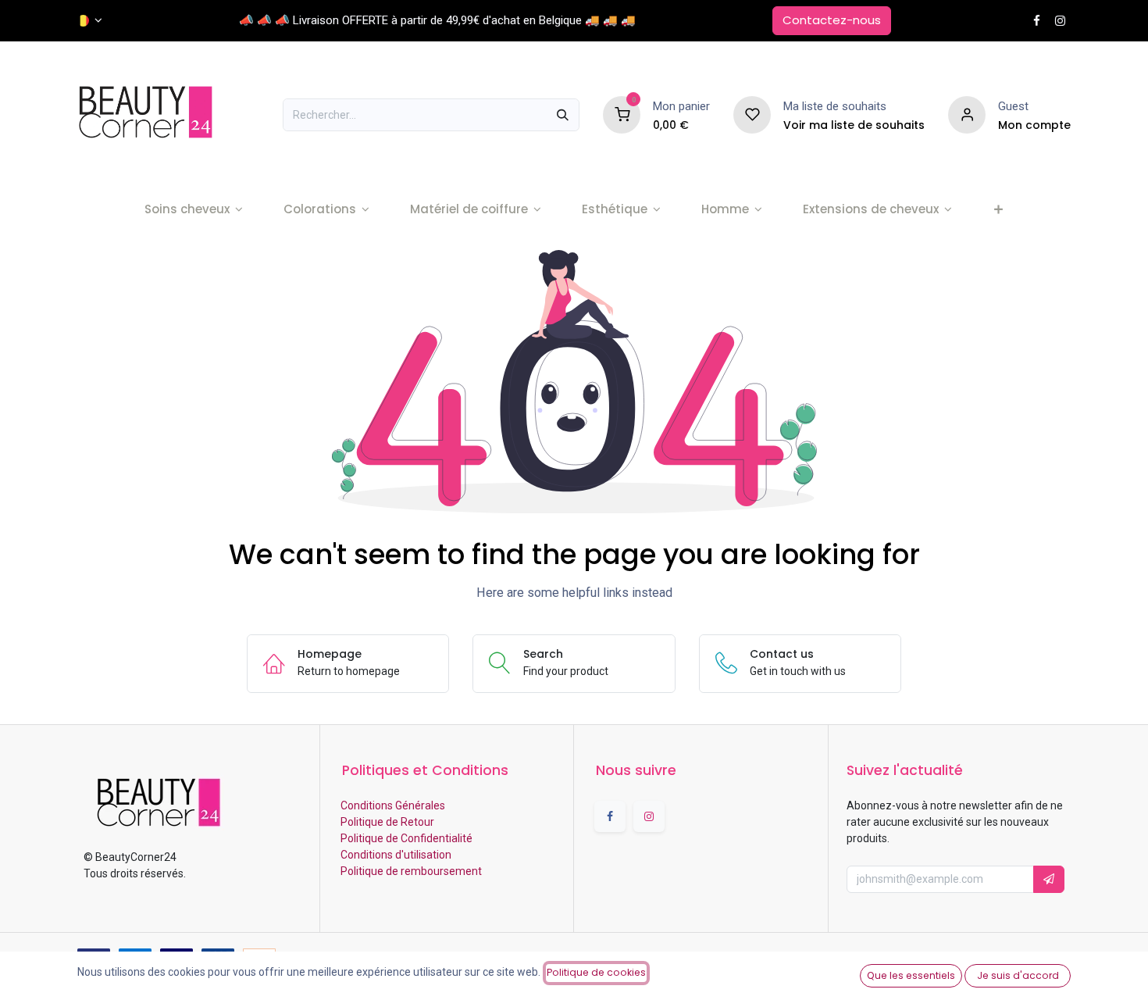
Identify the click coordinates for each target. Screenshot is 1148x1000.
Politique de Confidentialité (405, 838)
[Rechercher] (563, 114)
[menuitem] (193, 209)
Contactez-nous (832, 20)
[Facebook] (1036, 21)
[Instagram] (1060, 21)
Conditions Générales (391, 805)
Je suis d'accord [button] (1018, 975)
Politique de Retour (386, 822)
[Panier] (621, 114)
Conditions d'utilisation (394, 854)
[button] (1048, 879)
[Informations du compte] (967, 114)
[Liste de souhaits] (752, 114)
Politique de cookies (596, 972)
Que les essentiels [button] (911, 975)
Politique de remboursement (410, 871)
